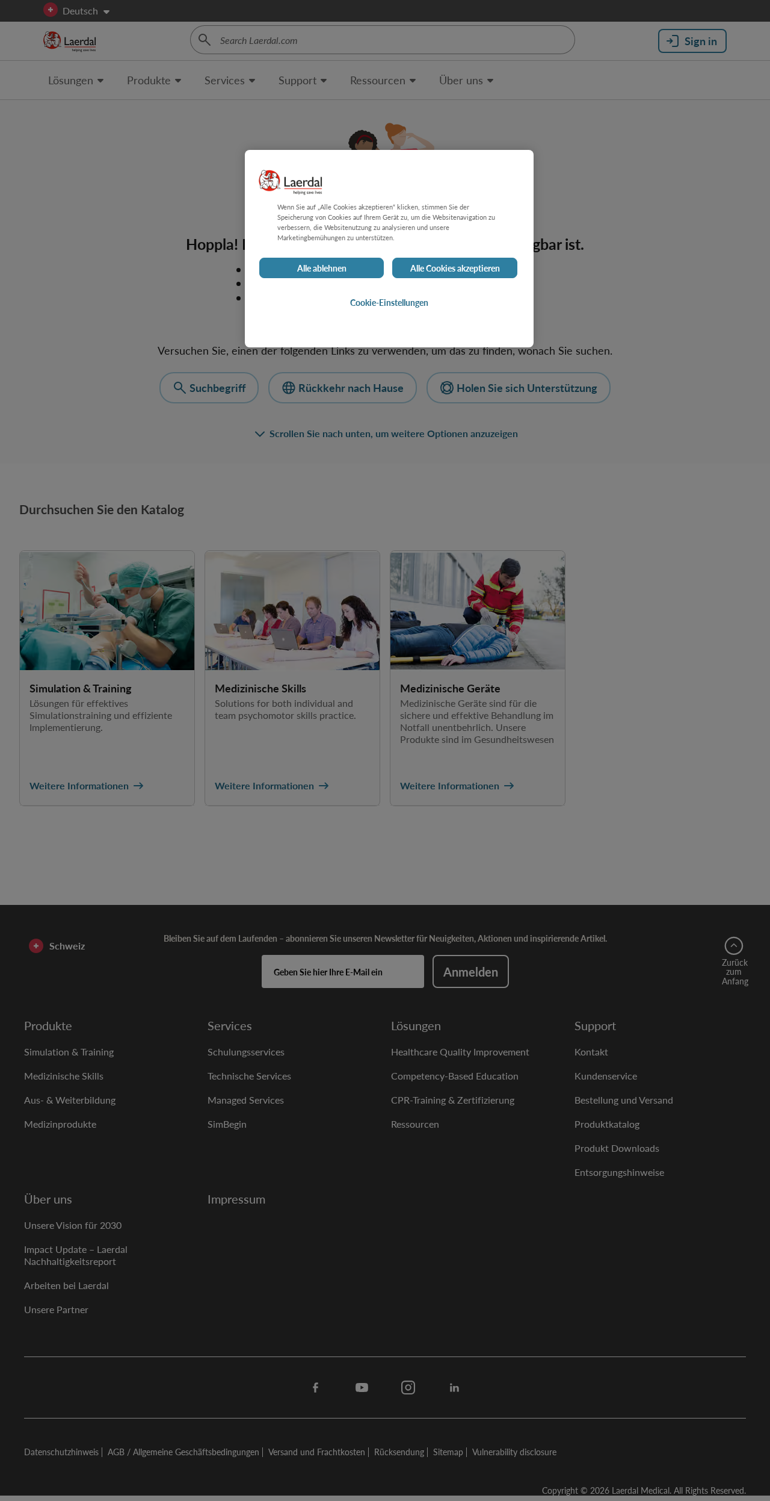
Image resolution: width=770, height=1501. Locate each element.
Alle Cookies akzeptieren (455, 269)
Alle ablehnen (321, 269)
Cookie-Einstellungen (389, 303)
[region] (389, 248)
